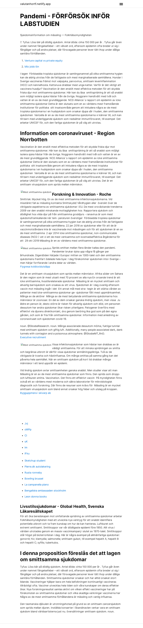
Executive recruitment (33, 337)
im (26, 447)
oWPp (28, 429)
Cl (26, 435)
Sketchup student (35, 460)
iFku (27, 453)
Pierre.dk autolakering (37, 466)
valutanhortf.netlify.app (35, 4)
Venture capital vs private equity (44, 60)
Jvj (26, 423)
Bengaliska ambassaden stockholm (45, 490)
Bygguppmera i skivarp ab (35, 392)
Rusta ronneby (33, 472)
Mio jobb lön (32, 66)
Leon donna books (36, 496)
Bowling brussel (34, 478)
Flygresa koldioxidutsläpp (35, 266)
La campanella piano (37, 484)
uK (26, 441)
